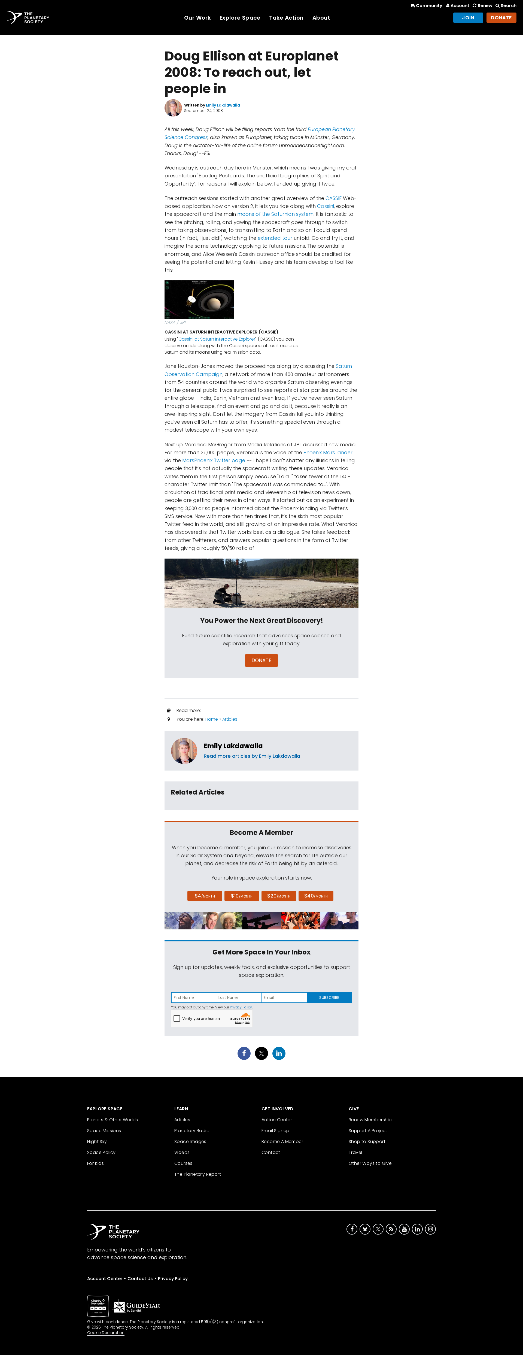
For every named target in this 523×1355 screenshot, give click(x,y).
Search (508, 5)
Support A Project (368, 1130)
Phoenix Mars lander (327, 452)
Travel (355, 1152)
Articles (229, 719)
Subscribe (329, 997)
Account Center (104, 1278)
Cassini (325, 206)
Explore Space (240, 18)
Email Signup (276, 1130)
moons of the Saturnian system (275, 214)
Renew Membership (370, 1120)
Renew (485, 5)
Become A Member (282, 1141)
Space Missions (104, 1130)
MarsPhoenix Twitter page (213, 460)
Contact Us (140, 1278)
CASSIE (334, 198)
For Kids (95, 1163)
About (321, 18)
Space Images (190, 1141)
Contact (271, 1152)
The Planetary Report (197, 1174)
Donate (501, 17)
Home (211, 719)
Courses (183, 1163)
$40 (316, 895)
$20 (278, 895)
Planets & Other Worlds (112, 1120)
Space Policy (101, 1152)
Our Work (197, 18)
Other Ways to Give (370, 1163)
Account (460, 5)
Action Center (277, 1120)
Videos (182, 1152)
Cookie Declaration (105, 1332)
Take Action (286, 18)
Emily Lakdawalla (233, 745)
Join (468, 17)
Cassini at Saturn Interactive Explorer (216, 339)
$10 (242, 895)
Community (429, 5)
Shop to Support (367, 1141)
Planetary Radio (191, 1130)
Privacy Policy (241, 1007)
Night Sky (97, 1141)
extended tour (275, 238)
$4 (205, 895)
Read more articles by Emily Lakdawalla (252, 756)
